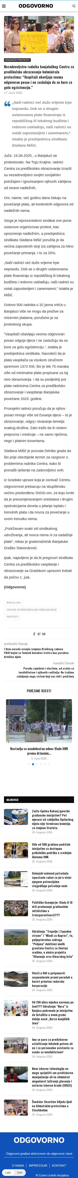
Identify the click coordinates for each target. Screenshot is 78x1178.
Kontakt (59, 1165)
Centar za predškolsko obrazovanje (32, 609)
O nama (18, 1165)
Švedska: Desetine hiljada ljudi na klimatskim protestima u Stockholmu (52, 1106)
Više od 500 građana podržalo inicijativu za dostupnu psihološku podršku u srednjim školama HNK (51, 850)
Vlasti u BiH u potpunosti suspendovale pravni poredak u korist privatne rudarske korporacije (52, 979)
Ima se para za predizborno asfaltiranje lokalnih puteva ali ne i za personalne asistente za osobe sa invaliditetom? (52, 1045)
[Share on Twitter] (39, 634)
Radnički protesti (17, 60)
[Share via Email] (43, 634)
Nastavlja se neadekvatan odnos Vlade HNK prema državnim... (39, 750)
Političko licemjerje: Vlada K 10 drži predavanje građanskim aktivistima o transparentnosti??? (52, 908)
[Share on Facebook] (34, 634)
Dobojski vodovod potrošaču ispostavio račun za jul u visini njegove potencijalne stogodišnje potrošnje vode (51, 879)
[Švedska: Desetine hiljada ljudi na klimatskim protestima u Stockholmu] (16, 1108)
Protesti (12, 616)
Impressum (38, 1165)
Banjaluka (14, 602)
